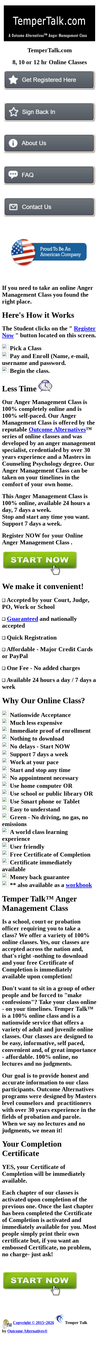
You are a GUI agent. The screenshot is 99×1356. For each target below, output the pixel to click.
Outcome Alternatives (57, 429)
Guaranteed (22, 618)
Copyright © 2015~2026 (33, 1322)
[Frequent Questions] (49, 183)
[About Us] (49, 152)
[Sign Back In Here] (49, 120)
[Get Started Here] (40, 575)
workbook (79, 885)
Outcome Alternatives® (27, 1331)
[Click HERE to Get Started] (49, 88)
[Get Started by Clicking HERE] (40, 1295)
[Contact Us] (49, 215)
